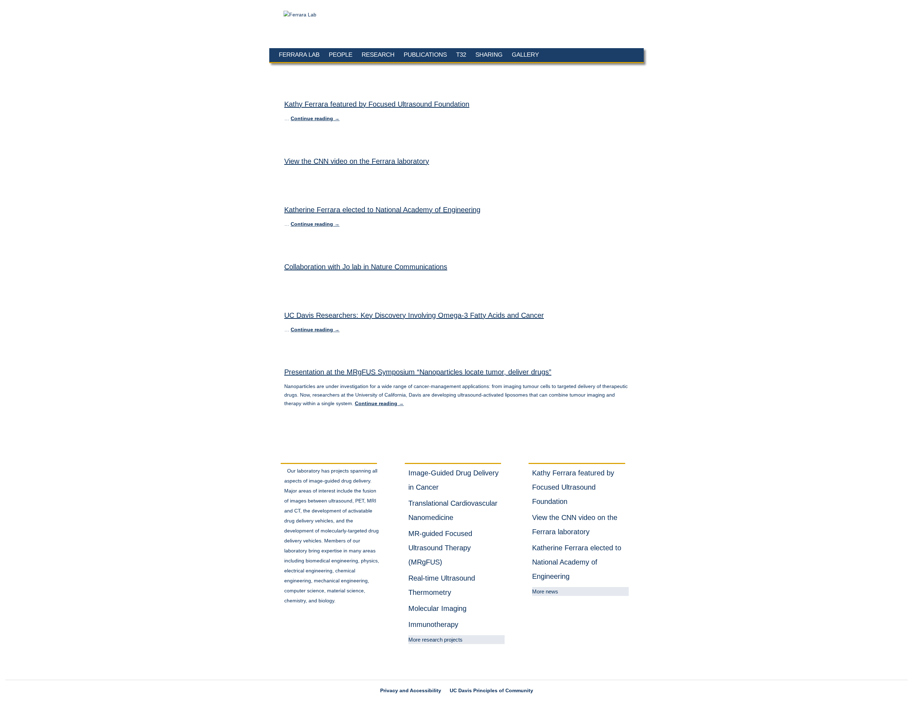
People (340, 54)
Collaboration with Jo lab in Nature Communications (365, 267)
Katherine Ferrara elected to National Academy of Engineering (382, 210)
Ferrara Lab (299, 54)
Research (378, 54)
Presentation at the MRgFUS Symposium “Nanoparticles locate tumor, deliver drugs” (417, 372)
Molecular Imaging (437, 608)
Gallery (525, 54)
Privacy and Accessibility (410, 690)
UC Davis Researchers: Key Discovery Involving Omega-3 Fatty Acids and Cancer (414, 315)
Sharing (489, 54)
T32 (461, 54)
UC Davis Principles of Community (491, 690)
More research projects (435, 640)
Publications (425, 54)
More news (545, 591)
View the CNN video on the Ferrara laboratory (356, 161)
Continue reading (315, 118)
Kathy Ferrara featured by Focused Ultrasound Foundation (376, 104)
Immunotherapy (433, 624)
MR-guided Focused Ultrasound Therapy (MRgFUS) (440, 548)
